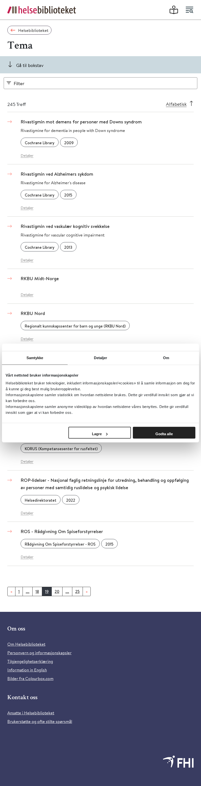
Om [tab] (166, 358)
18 (37, 591)
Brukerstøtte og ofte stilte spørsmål (39, 721)
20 (57, 591)
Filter (19, 83)
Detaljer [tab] (100, 358)
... (27, 591)
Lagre (97, 434)
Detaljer (27, 155)
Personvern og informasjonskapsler (39, 652)
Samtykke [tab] (34, 358)
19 (47, 591)
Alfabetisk (176, 104)
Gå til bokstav (29, 65)
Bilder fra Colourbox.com (30, 678)
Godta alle (164, 434)
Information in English (27, 670)
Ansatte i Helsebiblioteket (30, 713)
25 (77, 591)
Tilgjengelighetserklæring (30, 661)
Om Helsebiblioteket (26, 644)
